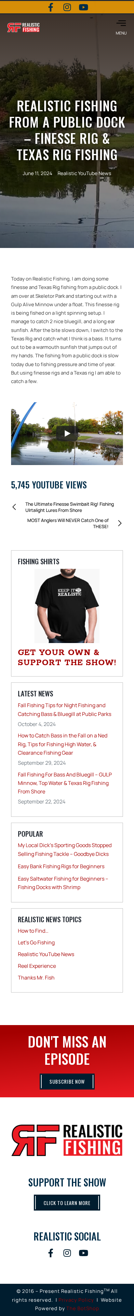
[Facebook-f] (51, 7)
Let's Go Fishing (36, 942)
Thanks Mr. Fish (36, 977)
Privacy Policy (76, 1299)
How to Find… (33, 930)
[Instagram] (67, 7)
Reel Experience (37, 965)
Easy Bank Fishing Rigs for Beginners (61, 866)
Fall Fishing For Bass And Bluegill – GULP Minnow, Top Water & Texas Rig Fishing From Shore (65, 783)
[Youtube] (83, 7)
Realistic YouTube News (84, 173)
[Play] (67, 433)
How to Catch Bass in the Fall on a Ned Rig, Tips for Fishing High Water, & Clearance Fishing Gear (62, 744)
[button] (121, 27)
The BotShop (82, 1308)
